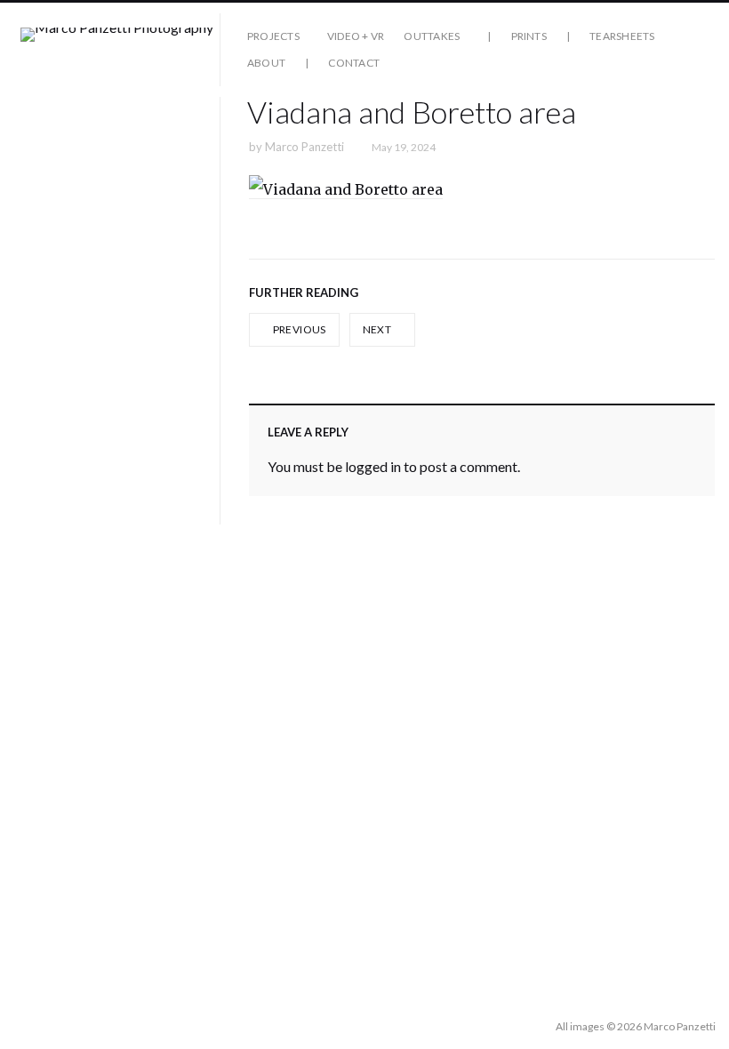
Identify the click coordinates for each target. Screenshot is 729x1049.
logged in (373, 466)
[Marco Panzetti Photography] (116, 50)
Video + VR (355, 36)
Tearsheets (621, 36)
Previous (297, 329)
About (266, 62)
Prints (529, 36)
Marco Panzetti (304, 147)
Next (378, 329)
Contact (354, 62)
